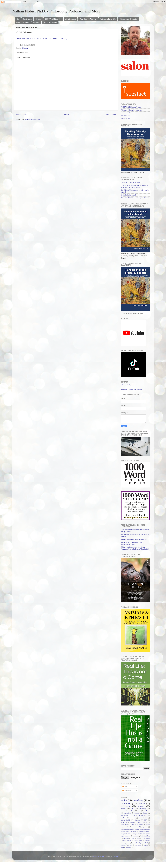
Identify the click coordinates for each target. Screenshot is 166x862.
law (133, 808)
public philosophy (140, 815)
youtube (128, 847)
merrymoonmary (98, 856)
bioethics (125, 803)
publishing (142, 808)
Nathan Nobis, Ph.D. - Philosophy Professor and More (56, 11)
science (141, 806)
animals (142, 804)
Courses (38, 19)
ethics (124, 800)
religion (146, 845)
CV (18, 19)
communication (143, 818)
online (139, 822)
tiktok (122, 847)
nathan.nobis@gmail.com (129, 385)
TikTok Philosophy (50, 23)
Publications (27, 19)
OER (145, 820)
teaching (138, 800)
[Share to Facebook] (32, 45)
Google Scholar (126, 113)
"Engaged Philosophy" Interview (131, 110)
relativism (137, 820)
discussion (126, 838)
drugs (138, 838)
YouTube (36, 23)
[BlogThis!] (28, 45)
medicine (147, 811)
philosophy (24, 48)
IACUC (145, 822)
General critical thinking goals (130, 182)
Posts (125, 787)
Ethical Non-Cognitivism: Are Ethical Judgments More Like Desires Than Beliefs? (135, 548)
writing (131, 811)
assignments (124, 815)
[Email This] (25, 45)
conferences (136, 836)
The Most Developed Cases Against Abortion (135, 198)
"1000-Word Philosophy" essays (131, 107)
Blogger (115, 856)
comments (132, 818)
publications (138, 845)
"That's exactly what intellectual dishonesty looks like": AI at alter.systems (134, 186)
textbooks (124, 818)
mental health (125, 820)
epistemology (146, 838)
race (139, 811)
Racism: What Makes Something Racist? (134, 539)
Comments (127, 790)
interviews (124, 822)
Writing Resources (22, 23)
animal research (136, 827)
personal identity (136, 842)
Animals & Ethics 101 (108, 19)
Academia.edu (125, 116)
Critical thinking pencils (128, 195)
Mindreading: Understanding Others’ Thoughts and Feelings (132, 543)
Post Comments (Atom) (32, 119)
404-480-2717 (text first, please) (131, 389)
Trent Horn (124, 824)
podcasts (123, 845)
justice (132, 822)
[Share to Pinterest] (34, 45)
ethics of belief (138, 840)
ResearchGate (125, 118)
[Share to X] (30, 45)
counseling (127, 813)
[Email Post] (21, 45)
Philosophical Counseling (129, 19)
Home (66, 114)
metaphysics (126, 842)
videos (123, 811)
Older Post (111, 114)
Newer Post (21, 114)
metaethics (147, 840)
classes (145, 813)
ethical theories (127, 840)
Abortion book (70, 19)
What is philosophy (137, 824)
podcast (146, 842)
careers (136, 813)
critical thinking (145, 836)
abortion (123, 808)
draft (133, 838)
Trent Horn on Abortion (88, 19)
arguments (145, 827)
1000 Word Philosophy (53, 19)
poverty (130, 845)
